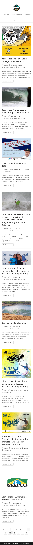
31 (22, 533)
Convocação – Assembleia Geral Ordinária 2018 (14, 498)
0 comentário (21, 67)
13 (6, 533)
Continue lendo (8, 81)
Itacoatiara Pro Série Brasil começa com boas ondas (15, 60)
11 (24, 530)
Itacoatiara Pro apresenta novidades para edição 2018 (15, 111)
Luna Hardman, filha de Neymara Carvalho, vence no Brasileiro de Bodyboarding (16, 271)
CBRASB (6, 65)
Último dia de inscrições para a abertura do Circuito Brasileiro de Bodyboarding (16, 384)
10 (20, 530)
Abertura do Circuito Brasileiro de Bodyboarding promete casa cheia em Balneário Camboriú (15, 440)
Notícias (12, 67)
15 (14, 533)
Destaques (6, 67)
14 (10, 533)
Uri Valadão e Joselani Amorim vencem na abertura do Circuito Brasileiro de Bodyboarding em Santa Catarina (16, 219)
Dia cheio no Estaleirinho (14, 323)
